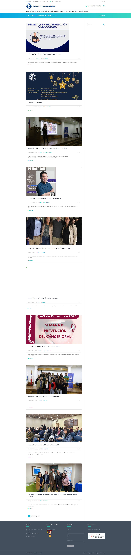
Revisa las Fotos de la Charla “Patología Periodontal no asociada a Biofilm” (52, 495)
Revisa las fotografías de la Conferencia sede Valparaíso (49, 248)
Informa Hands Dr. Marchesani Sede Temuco (45, 54)
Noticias (103, 15)
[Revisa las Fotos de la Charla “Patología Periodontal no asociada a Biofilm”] (54, 477)
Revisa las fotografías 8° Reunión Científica (44, 396)
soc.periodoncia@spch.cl (56, 1)
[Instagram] (102, 1)
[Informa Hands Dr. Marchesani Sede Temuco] (47, 37)
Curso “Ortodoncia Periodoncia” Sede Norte (44, 198)
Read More (30, 65)
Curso (43, 58)
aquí (100, 529)
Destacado (46, 106)
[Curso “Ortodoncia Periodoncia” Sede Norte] (41, 181)
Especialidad (69, 540)
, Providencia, (38, 1)
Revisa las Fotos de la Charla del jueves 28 (43, 445)
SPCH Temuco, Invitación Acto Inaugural (43, 298)
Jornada (45, 350)
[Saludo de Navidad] (54, 85)
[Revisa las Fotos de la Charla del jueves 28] (54, 427)
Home (100, 15)
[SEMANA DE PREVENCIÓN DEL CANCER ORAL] (54, 329)
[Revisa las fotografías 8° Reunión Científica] (54, 379)
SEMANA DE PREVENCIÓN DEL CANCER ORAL (44, 346)
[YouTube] (104, 1)
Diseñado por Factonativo (36, 552)
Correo (69, 535)
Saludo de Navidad (35, 103)
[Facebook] (101, 1)
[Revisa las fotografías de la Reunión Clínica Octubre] (54, 131)
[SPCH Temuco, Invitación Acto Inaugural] (43, 281)
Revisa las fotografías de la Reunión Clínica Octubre (47, 148)
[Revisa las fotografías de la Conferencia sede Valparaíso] (54, 231)
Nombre (69, 529)
